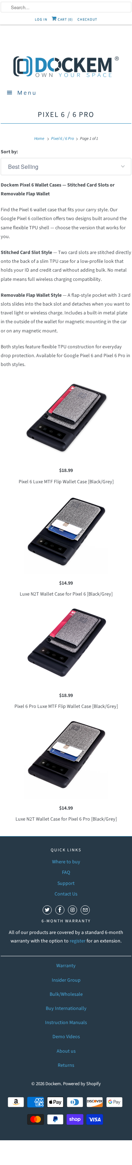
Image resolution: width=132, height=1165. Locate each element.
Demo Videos (66, 1036)
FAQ (66, 872)
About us (66, 1051)
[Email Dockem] (85, 910)
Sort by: (9, 151)
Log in (41, 19)
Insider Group (66, 980)
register (78, 941)
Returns (66, 1065)
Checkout (87, 19)
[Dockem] (66, 66)
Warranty (66, 965)
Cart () (65, 19)
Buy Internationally (66, 1008)
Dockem (53, 1084)
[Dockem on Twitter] (47, 910)
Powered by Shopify (82, 1084)
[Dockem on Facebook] (59, 910)
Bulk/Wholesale (66, 994)
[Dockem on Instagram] (72, 910)
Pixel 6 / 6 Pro (66, 114)
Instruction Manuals (66, 1022)
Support (66, 883)
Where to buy (66, 861)
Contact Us (66, 894)
